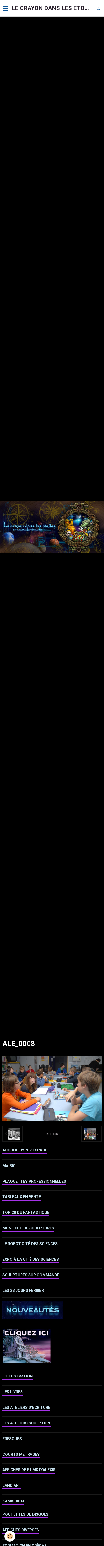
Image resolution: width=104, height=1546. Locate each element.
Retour (52, 1134)
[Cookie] (9, 1536)
